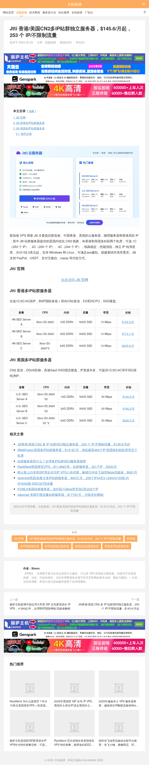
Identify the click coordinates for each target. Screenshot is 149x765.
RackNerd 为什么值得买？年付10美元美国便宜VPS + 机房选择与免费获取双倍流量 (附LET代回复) (29, 703)
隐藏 (31, 111)
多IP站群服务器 (29, 546)
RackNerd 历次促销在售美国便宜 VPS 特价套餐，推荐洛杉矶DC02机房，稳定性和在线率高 (74, 742)
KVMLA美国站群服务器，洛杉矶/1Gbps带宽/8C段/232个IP (57, 489)
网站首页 (8, 12)
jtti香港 (131, 538)
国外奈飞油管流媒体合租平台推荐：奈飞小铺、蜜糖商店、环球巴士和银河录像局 (118, 742)
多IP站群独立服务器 (57, 546)
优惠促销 (21, 12)
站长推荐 (63, 12)
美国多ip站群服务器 (87, 546)
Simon (35, 568)
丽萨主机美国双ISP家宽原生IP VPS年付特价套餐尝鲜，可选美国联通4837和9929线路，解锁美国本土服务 (29, 742)
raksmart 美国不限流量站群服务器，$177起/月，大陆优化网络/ (60, 494)
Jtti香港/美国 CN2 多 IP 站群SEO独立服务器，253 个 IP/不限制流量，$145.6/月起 (73, 444)
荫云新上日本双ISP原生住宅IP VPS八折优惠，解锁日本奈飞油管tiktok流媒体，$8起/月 (77, 472)
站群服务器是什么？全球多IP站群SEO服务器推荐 (51, 461)
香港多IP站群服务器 (117, 546)
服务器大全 (49, 12)
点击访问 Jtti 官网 (74, 279)
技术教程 (34, 12)
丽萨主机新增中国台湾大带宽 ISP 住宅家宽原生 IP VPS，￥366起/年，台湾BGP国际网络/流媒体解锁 (40, 606)
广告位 (89, 12)
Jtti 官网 (19, 538)
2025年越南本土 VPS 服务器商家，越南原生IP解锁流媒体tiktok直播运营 (118, 703)
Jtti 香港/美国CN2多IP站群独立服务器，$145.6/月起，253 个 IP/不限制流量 (75, 538)
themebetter (89, 760)
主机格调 (74, 4)
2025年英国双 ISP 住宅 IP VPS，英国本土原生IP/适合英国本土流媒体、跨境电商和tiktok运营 (74, 703)
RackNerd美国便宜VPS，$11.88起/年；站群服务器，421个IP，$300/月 (67, 466)
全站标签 (77, 12)
